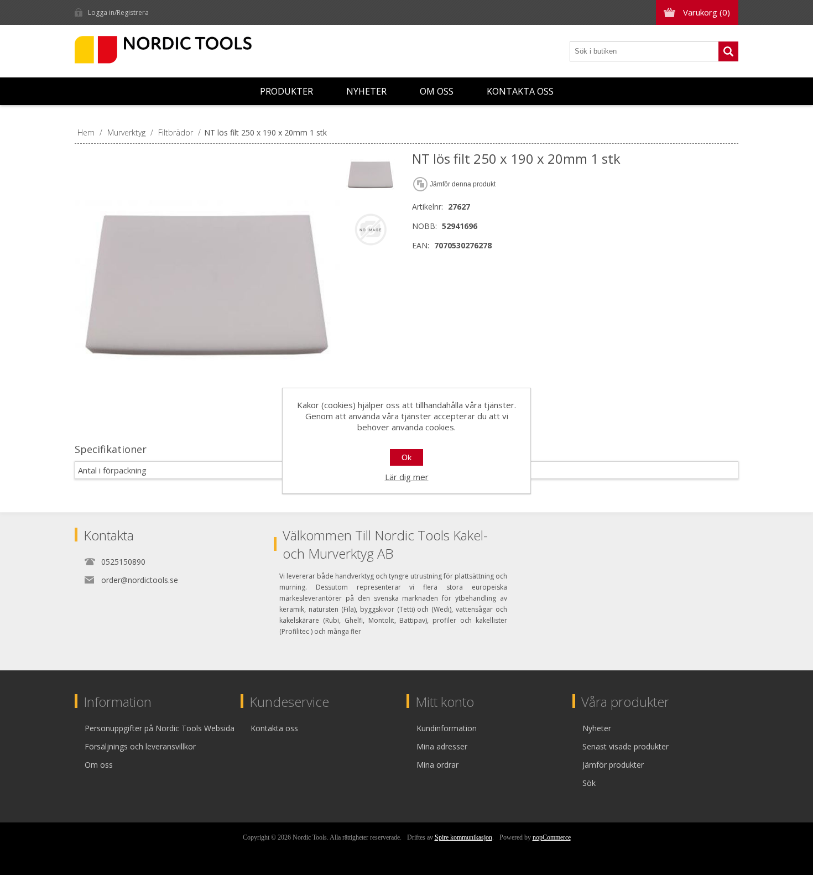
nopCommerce (552, 837)
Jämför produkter (613, 764)
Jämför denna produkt (463, 184)
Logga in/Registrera (118, 12)
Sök (728, 51)
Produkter (286, 91)
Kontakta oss (520, 91)
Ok (406, 457)
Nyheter (366, 91)
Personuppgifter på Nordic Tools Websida (159, 728)
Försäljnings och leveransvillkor (140, 746)
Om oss (437, 91)
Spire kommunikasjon (463, 837)
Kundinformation (446, 728)
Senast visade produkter (625, 746)
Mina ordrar (437, 764)
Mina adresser (441, 746)
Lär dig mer (407, 476)
